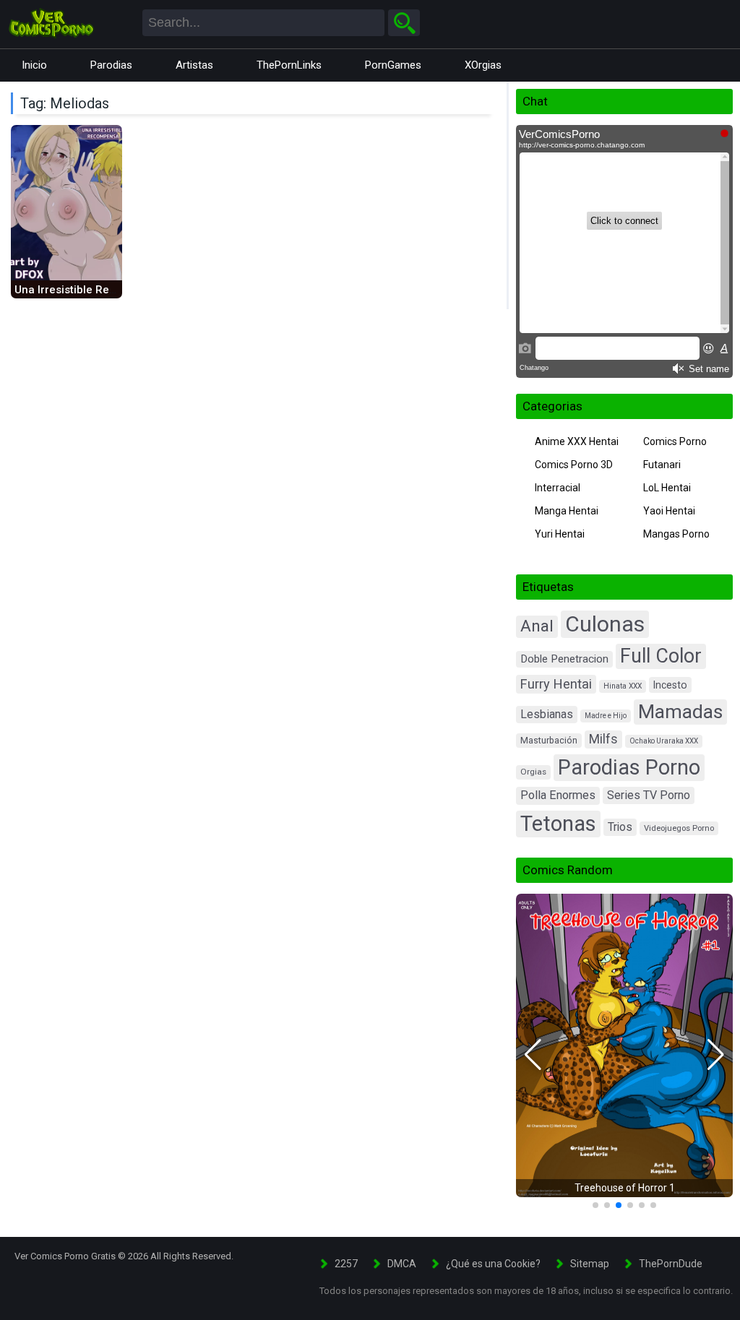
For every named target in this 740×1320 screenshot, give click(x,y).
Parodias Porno (629, 767)
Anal (537, 626)
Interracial (557, 487)
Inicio (34, 65)
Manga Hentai (566, 511)
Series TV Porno (648, 795)
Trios (620, 827)
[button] (533, 1055)
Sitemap (589, 1263)
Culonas (605, 624)
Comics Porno (675, 441)
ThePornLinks (289, 65)
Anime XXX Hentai (577, 441)
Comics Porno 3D (574, 464)
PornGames (393, 65)
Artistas (194, 65)
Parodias (111, 65)
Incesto (670, 685)
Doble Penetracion (564, 658)
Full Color (661, 656)
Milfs (603, 739)
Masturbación (548, 740)
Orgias (533, 772)
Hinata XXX (622, 686)
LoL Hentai (667, 487)
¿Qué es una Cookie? (493, 1263)
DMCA (401, 1263)
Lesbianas (546, 714)
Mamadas (680, 711)
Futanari (662, 464)
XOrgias (483, 65)
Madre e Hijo (606, 716)
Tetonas (558, 823)
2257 (346, 1263)
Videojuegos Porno (679, 828)
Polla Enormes (557, 795)
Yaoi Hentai (669, 511)
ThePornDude (670, 1263)
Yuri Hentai (560, 534)
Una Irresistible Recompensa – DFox (107, 289)
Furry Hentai (556, 683)
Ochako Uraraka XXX (663, 741)
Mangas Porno (676, 534)
